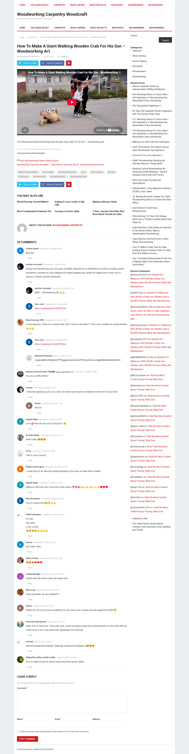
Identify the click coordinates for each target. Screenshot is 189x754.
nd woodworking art (67, 172)
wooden (111, 172)
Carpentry (59, 5)
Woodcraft (117, 5)
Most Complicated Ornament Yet (34, 211)
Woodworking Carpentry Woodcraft (52, 14)
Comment (22, 688)
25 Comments (63, 57)
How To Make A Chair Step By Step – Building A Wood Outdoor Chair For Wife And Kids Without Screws (151, 250)
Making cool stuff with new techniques (151, 142)
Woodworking (155, 5)
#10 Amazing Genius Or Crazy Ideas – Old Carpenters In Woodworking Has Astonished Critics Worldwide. (150, 133)
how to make (48, 172)
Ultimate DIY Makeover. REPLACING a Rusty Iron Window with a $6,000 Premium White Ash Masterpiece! (150, 296)
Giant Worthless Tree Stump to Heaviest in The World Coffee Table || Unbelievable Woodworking (151, 230)
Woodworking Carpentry (28, 57)
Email (58, 719)
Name (20, 719)
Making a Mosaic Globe (105, 201)
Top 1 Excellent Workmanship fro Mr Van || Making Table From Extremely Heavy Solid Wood (152, 261)
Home (22, 5)
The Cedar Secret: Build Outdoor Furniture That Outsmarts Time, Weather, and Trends (151, 526)
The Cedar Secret (39, 5)
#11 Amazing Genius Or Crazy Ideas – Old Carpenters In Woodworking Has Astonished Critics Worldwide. (150, 122)
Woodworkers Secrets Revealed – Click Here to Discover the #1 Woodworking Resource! (60, 164)
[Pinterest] (69, 63)
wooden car (23, 177)
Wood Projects (98, 5)
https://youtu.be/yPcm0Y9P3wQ (50, 308)
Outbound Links (139, 518)
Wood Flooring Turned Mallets (33, 201)
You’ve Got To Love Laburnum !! (147, 155)
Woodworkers (135, 5)
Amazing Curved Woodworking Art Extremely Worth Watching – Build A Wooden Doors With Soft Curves (149, 171)
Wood (83, 172)
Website (96, 719)
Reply (30, 258)
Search (133, 35)
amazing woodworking (27, 172)
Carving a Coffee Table (67, 211)
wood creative (97, 172)
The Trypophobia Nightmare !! (146, 105)
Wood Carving (77, 5)
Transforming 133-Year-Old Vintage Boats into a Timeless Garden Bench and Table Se (151, 219)
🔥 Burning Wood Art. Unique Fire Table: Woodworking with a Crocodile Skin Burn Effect (151, 199)
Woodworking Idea (78, 177)
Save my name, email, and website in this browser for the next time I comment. (54, 731)
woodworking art (57, 177)
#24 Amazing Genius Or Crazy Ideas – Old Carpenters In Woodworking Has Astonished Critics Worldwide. (150, 97)
